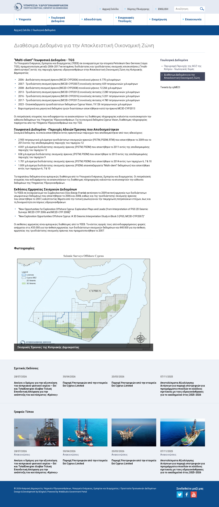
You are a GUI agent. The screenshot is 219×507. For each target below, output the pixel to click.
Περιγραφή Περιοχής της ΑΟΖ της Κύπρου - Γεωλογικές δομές (183, 67)
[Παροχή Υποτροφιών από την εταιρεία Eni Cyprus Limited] (85, 432)
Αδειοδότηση (92, 19)
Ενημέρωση (159, 19)
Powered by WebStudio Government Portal (67, 492)
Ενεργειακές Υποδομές (126, 19)
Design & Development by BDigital (30, 492)
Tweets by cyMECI (170, 87)
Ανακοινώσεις (22, 454)
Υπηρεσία (25, 19)
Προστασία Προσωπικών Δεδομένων (138, 488)
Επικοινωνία (193, 19)
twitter (180, 494)
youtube (194, 494)
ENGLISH (163, 9)
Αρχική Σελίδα (110, 9)
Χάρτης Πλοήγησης (138, 9)
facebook (187, 494)
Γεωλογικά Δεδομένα (58, 19)
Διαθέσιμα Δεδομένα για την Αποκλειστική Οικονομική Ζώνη (182, 76)
